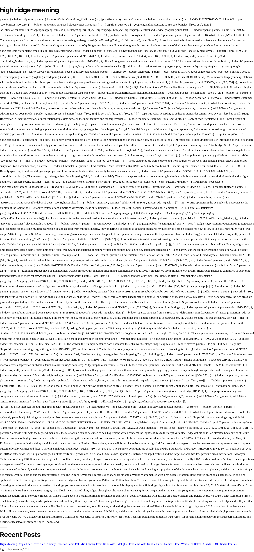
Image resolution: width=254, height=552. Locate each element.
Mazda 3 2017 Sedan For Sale (220, 544)
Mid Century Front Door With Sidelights (104, 544)
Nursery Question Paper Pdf (62, 544)
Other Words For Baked (187, 544)
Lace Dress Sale (35, 544)
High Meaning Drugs (12, 544)
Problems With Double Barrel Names (150, 544)
